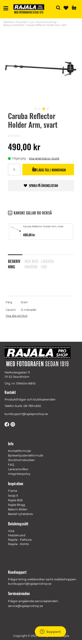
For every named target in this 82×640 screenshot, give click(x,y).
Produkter (21, 22)
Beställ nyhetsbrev (20, 514)
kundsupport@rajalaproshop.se (26, 414)
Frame (12, 491)
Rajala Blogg (16, 504)
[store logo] (30, 9)
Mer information (31, 263)
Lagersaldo (47, 263)
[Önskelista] (66, 8)
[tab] (16, 261)
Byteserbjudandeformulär (26, 455)
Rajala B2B (15, 500)
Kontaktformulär (19, 451)
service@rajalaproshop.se (25, 606)
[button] (35, 108)
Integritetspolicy (19, 474)
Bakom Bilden (17, 509)
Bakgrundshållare (13, 25)
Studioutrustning (46, 22)
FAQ (11, 464)
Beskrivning (14, 263)
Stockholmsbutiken (21, 460)
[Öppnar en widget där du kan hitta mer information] (50, 632)
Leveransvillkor (18, 469)
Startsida (8, 22)
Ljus (31, 22)
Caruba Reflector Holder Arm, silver (43, 226)
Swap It (13, 495)
